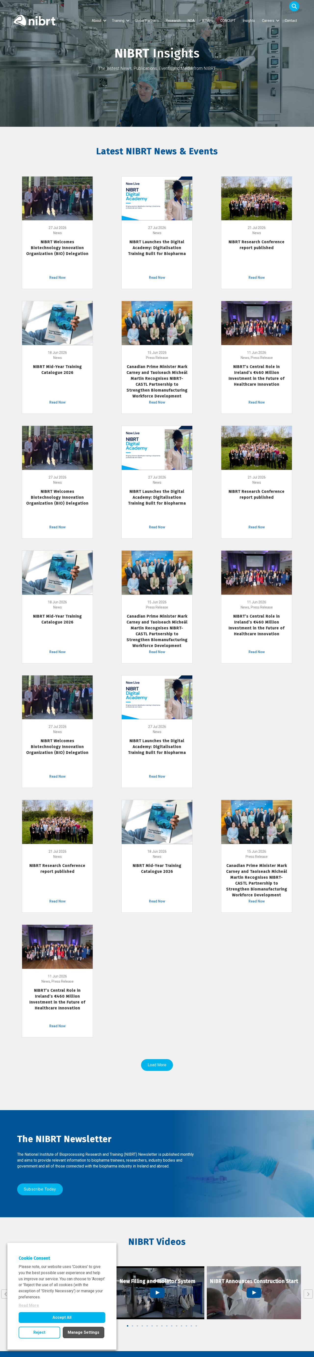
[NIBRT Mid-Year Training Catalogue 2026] (57, 323)
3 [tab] (137, 1325)
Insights (249, 21)
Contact (291, 21)
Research (173, 21)
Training (118, 21)
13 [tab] (186, 1325)
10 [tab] (171, 1325)
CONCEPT (228, 21)
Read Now (57, 277)
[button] (294, 6)
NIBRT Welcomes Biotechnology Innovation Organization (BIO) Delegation (57, 248)
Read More (29, 1305)
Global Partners (147, 21)
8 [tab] (161, 1325)
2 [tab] (132, 1325)
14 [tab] (191, 1325)
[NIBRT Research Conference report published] (256, 198)
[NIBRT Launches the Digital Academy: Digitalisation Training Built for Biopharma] (157, 198)
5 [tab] (147, 1325)
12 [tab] (181, 1325)
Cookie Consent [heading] (34, 1258)
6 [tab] (152, 1325)
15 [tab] (196, 1325)
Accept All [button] (61, 1317)
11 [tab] (176, 1325)
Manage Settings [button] (83, 1332)
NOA (191, 21)
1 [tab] (127, 1325)
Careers (268, 21)
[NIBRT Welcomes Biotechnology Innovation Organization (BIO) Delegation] (57, 198)
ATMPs (207, 21)
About (96, 21)
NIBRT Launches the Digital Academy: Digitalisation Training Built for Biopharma (157, 248)
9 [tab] (166, 1325)
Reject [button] (39, 1332)
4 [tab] (142, 1325)
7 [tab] (157, 1325)
